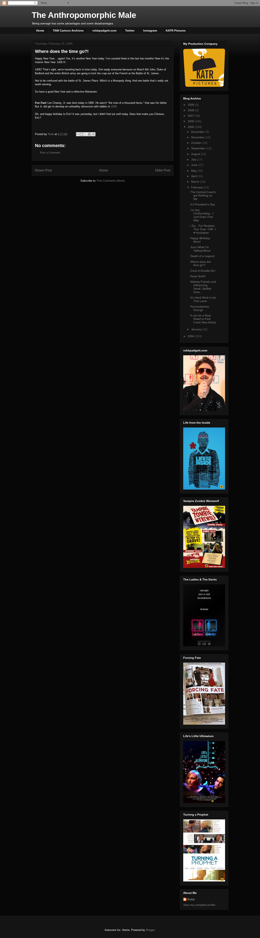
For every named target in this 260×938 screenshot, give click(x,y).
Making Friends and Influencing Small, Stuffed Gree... (203, 286)
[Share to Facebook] (90, 134)
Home (40, 30)
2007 (191, 115)
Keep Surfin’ (198, 276)
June (194, 165)
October (196, 142)
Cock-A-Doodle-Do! (202, 270)
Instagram (150, 30)
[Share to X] (86, 134)
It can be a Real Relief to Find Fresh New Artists (203, 319)
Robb (191, 899)
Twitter (129, 30)
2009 (191, 104)
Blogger (150, 929)
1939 (114, 106)
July (194, 159)
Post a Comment (50, 152)
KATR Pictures (176, 30)
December (198, 131)
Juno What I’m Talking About (200, 248)
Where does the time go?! (200, 263)
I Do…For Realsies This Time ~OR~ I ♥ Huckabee (203, 229)
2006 (191, 121)
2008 (191, 110)
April (194, 176)
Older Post (162, 170)
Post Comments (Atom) (111, 180)
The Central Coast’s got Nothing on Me (203, 195)
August (196, 154)
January (196, 329)
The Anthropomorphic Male (84, 15)
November (198, 137)
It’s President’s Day (202, 204)
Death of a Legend (202, 256)
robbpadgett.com (104, 30)
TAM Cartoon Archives (68, 30)
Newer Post (43, 170)
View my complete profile (199, 904)
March (195, 181)
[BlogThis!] (82, 134)
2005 (191, 127)
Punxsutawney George (199, 308)
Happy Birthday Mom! (200, 240)
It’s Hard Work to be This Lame (203, 299)
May (194, 170)
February (197, 187)
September (198, 148)
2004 (191, 336)
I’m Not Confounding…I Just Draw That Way (201, 215)
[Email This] (78, 134)
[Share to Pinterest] (93, 134)
